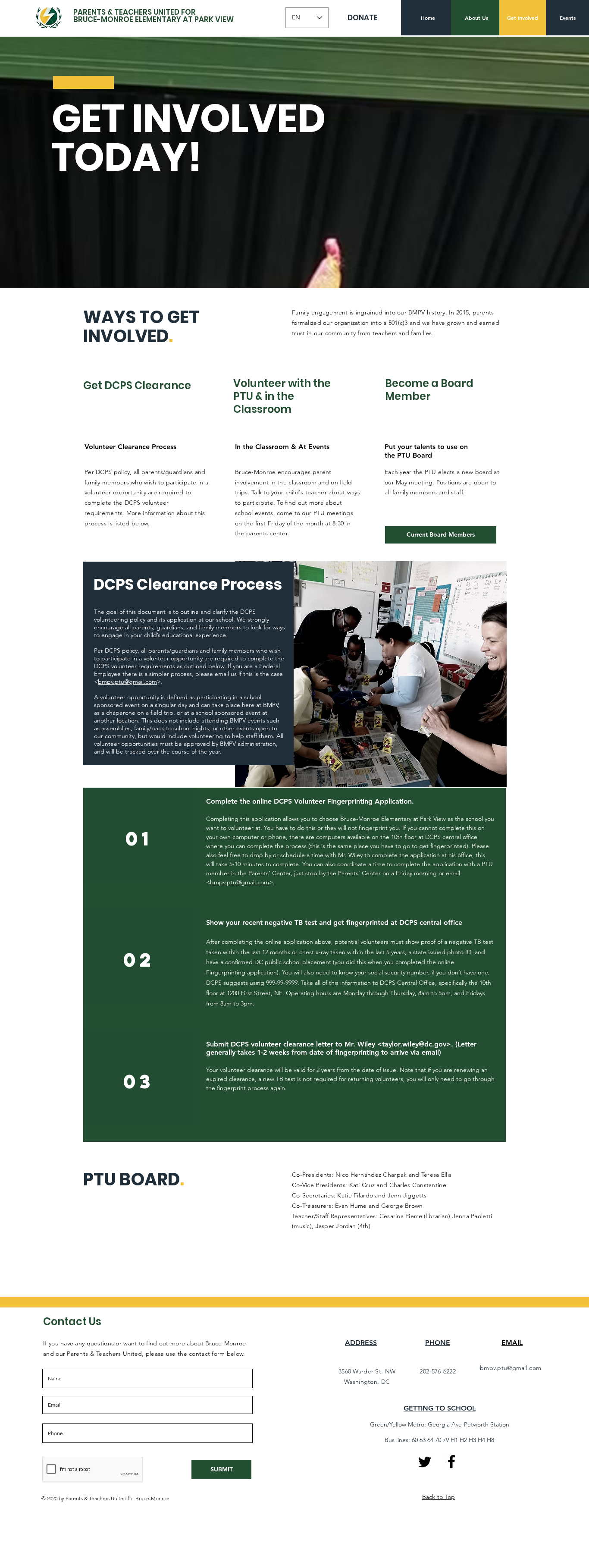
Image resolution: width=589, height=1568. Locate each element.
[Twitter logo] (424, 1462)
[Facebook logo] (451, 1461)
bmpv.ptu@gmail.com (127, 681)
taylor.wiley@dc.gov (414, 1044)
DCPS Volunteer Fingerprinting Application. (344, 801)
